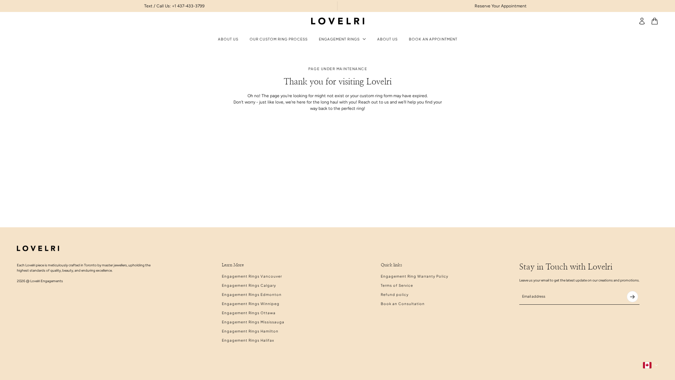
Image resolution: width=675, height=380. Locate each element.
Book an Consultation (403, 304)
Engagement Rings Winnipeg (250, 304)
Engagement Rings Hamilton (250, 331)
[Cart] (654, 21)
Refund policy (395, 294)
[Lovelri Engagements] (337, 21)
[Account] (641, 21)
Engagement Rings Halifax (248, 340)
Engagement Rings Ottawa (249, 313)
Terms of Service (397, 285)
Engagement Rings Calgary (249, 285)
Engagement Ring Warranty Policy (414, 276)
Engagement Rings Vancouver (252, 276)
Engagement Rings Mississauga (253, 322)
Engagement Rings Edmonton (252, 294)
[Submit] (632, 296)
